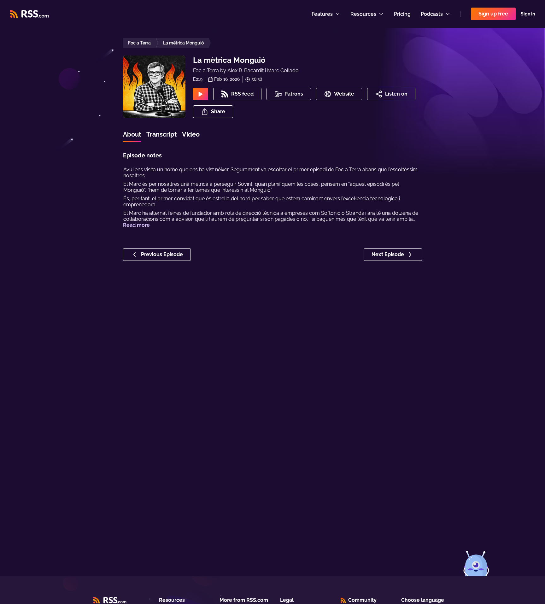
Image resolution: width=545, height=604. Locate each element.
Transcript (161, 134)
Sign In (528, 13)
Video (191, 134)
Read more (136, 225)
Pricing (402, 14)
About (132, 134)
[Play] (200, 94)
